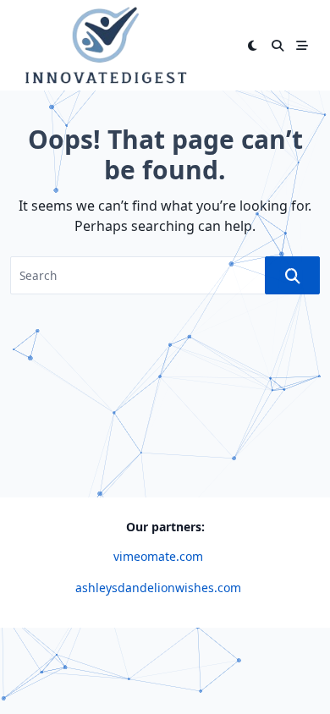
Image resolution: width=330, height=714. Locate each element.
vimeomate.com (158, 556)
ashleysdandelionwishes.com (158, 587)
